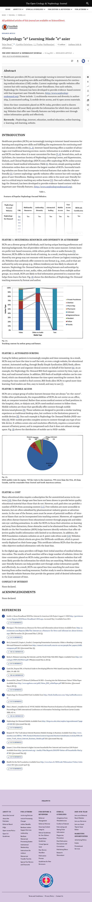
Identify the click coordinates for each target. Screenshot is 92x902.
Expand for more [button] (72, 233)
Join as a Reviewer (80, 821)
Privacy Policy (49, 896)
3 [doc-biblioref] (57, 154)
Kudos (77, 843)
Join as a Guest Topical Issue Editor (79, 826)
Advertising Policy (80, 840)
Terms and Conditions (36, 896)
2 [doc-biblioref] (32, 147)
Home (8, 9)
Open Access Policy (9, 830)
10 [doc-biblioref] (9, 500)
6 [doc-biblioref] (73, 367)
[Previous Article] (88, 61)
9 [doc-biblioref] (8, 419)
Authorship (24, 833)
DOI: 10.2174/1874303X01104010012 (16, 56)
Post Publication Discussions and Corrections (62, 843)
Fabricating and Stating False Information (62, 829)
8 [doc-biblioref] (24, 409)
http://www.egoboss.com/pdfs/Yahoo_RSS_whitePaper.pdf (39, 683)
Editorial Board (8, 824)
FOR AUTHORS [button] (80, 9)
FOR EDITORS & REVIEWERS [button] (59, 9)
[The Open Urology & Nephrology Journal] (46, 880)
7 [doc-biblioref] (62, 383)
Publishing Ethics (62, 849)
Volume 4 (12, 15)
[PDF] (83, 61)
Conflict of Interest (63, 824)
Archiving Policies (26, 815)
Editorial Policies (44, 824)
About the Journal (8, 815)
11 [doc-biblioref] (42, 506)
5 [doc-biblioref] (11, 173)
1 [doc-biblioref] (30, 147)
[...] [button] (35, 44)
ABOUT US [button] (17, 9)
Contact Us (59, 896)
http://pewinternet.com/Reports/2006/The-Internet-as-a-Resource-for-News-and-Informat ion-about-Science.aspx (45, 631)
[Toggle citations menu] (15, 651)
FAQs (4, 827)
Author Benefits (26, 824)
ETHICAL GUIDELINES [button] (34, 9)
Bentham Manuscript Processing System (26, 838)
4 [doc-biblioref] (59, 154)
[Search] (87, 3)
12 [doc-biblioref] (69, 535)
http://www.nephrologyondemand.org (52, 186)
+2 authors (61, 45)
